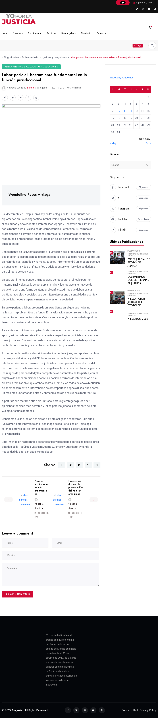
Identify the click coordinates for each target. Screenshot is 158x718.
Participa (51, 33)
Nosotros (18, 33)
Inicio (5, 33)
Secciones (33, 33)
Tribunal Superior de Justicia (137, 255)
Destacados (133, 251)
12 (130, 110)
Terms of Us (129, 710)
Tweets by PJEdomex (121, 77)
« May (113, 143)
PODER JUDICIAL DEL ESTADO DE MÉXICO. (139, 262)
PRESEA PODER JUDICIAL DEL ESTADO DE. (136, 302)
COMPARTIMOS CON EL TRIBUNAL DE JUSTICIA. (138, 280)
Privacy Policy (148, 710)
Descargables (68, 33)
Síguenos (143, 187)
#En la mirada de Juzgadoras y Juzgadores (31, 66)
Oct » (148, 143)
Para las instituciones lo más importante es (41, 487)
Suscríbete (143, 219)
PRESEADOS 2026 (137, 319)
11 (125, 110)
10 (118, 110)
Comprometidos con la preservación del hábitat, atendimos (75, 487)
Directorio (86, 33)
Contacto (101, 33)
